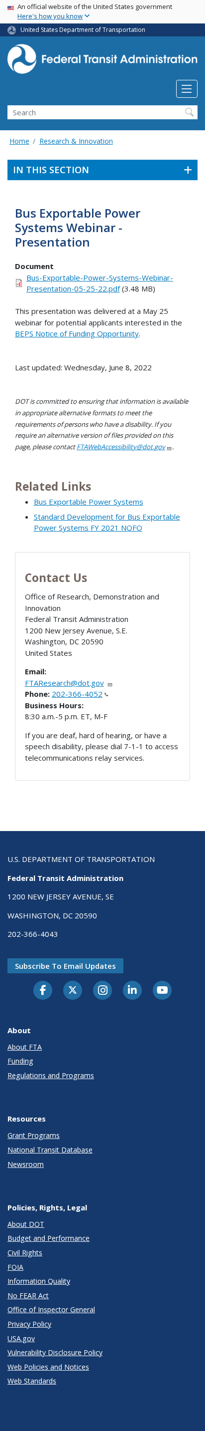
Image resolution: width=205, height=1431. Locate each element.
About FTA (24, 1047)
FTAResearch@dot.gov (64, 683)
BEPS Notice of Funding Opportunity (77, 333)
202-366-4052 (77, 694)
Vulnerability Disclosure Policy (54, 1352)
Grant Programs (33, 1135)
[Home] (102, 62)
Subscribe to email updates (65, 966)
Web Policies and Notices (48, 1367)
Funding (20, 1061)
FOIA (15, 1267)
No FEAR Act (28, 1295)
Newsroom (25, 1164)
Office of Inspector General (51, 1309)
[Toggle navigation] (187, 89)
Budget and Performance (48, 1238)
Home (19, 141)
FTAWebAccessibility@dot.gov (121, 446)
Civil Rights (24, 1252)
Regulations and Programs (50, 1075)
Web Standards (31, 1381)
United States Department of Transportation (82, 29)
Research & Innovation (76, 141)
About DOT (25, 1224)
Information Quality (38, 1281)
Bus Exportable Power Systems (88, 502)
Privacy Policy (29, 1324)
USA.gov (21, 1338)
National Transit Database (50, 1149)
